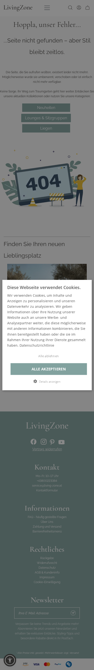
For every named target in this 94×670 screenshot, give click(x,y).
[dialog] (47, 335)
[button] (47, 381)
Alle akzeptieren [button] (49, 368)
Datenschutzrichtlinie (37, 345)
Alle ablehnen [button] (48, 356)
